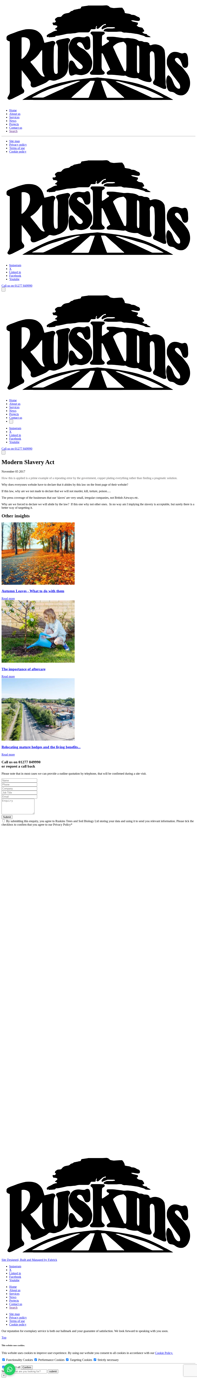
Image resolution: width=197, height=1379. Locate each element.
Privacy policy (18, 144)
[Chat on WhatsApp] (9, 1369)
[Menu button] (3, 289)
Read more (8, 598)
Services (14, 117)
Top (4, 1337)
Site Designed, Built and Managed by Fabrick (29, 1259)
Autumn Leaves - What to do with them (33, 591)
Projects (14, 124)
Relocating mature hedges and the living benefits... (41, 747)
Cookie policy (17, 151)
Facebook (15, 275)
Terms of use (17, 148)
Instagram (15, 265)
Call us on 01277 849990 (17, 285)
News (12, 120)
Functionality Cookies (19, 1359)
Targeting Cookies (81, 1359)
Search (13, 131)
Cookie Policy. (164, 1353)
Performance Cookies (51, 1359)
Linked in (15, 272)
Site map (14, 141)
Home (13, 110)
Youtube (14, 279)
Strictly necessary (108, 1359)
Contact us (15, 127)
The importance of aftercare (23, 669)
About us (14, 113)
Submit (7, 817)
